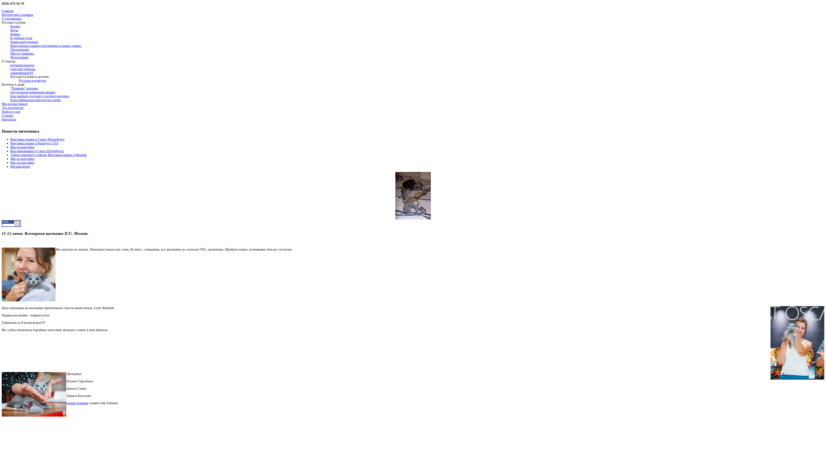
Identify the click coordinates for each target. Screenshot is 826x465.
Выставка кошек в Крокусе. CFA (34, 143)
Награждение (20, 166)
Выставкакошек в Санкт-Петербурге (37, 151)
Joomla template (77, 403)
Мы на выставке (22, 147)
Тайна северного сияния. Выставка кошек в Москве (48, 155)
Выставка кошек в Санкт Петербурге (37, 139)
